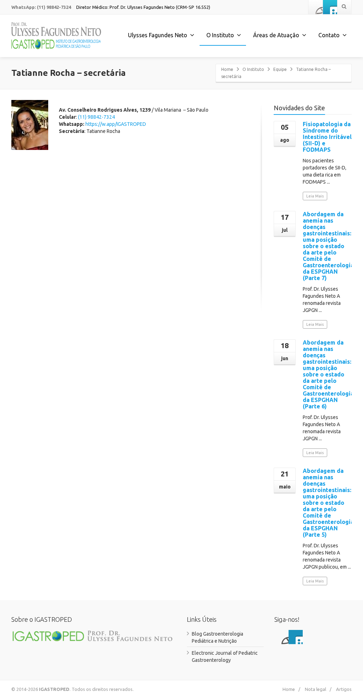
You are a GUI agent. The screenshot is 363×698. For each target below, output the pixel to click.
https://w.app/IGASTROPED (116, 124)
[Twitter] (330, 7)
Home (227, 69)
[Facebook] (315, 7)
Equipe (280, 69)
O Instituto (253, 69)
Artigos (344, 689)
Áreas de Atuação (276, 35)
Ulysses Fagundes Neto (157, 35)
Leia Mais (315, 196)
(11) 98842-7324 (96, 117)
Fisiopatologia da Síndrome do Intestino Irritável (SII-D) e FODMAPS (327, 137)
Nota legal (315, 689)
